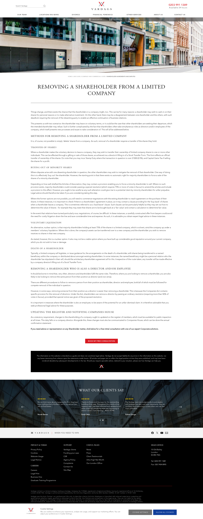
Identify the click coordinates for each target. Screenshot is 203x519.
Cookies (34, 453)
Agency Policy (69, 460)
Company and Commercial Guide (93, 76)
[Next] (180, 407)
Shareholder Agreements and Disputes (121, 76)
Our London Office (94, 463)
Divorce (76, 15)
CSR (65, 456)
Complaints (68, 463)
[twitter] (157, 432)
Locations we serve (49, 15)
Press (88, 453)
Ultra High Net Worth (95, 460)
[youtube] (161, 432)
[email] (166, 432)
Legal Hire (35, 473)
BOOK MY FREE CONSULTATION (101, 341)
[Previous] (22, 407)
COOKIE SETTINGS (140, 512)
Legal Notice (36, 460)
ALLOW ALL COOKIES (165, 512)
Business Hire (36, 477)
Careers (34, 470)
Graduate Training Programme (43, 480)
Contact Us (179, 15)
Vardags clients (70, 449)
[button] (100, 420)
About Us (158, 15)
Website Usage (37, 456)
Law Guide (76, 76)
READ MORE (109, 410)
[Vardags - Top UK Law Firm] (101, 9)
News (88, 449)
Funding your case (71, 453)
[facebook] (152, 432)
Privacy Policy (36, 449)
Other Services (134, 15)
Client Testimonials (94, 456)
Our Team (22, 15)
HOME (70, 76)
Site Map (67, 470)
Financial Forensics (103, 15)
